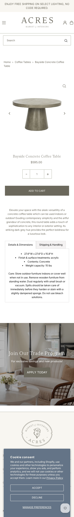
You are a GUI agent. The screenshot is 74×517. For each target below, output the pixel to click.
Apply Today (37, 372)
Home (7, 62)
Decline (37, 497)
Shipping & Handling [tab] (50, 244)
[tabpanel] (37, 275)
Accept (37, 487)
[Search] (66, 40)
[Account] (65, 23)
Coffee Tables (23, 62)
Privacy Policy (54, 477)
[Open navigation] (10, 22)
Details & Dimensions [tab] (20, 244)
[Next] (64, 113)
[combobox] (37, 40)
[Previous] (9, 113)
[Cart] (71, 23)
